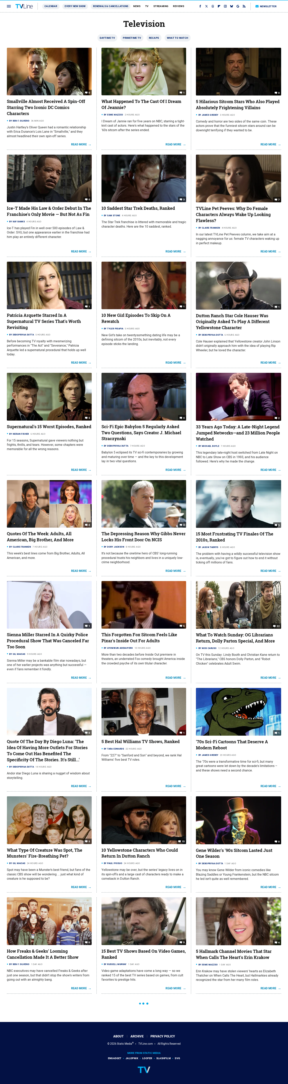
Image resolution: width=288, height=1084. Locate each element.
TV (147, 6)
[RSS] (244, 6)
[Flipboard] (219, 6)
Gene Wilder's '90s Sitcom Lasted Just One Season (234, 853)
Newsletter (268, 6)
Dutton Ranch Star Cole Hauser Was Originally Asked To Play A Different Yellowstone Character (233, 322)
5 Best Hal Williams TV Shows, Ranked (140, 741)
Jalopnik (132, 1058)
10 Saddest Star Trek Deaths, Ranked (138, 208)
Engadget (114, 1058)
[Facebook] (200, 6)
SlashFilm (163, 1058)
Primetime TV (132, 38)
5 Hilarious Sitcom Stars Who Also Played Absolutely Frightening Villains (238, 105)
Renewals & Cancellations (110, 6)
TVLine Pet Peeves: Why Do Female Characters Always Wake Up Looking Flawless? (233, 214)
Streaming (160, 6)
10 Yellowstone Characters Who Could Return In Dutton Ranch (139, 853)
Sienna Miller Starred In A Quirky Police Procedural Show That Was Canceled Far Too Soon (48, 641)
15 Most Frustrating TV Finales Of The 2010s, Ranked (234, 537)
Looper (147, 1058)
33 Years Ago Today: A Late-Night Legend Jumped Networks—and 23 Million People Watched (238, 433)
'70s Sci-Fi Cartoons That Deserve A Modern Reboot (232, 745)
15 (183, 841)
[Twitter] (206, 6)
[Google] (238, 6)
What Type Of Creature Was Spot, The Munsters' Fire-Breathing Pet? (44, 853)
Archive (137, 1036)
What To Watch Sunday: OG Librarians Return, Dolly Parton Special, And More (235, 638)
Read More (79, 144)
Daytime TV (107, 38)
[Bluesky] (231, 6)
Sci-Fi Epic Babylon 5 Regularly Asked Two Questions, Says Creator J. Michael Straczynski (141, 433)
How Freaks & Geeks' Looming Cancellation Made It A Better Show (43, 954)
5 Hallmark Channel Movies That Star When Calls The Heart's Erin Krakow (234, 954)
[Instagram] (225, 6)
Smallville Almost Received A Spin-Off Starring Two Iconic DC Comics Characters (46, 107)
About (118, 1036)
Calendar (50, 6)
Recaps (154, 38)
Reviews (178, 6)
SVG (177, 1058)
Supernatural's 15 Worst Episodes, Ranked (49, 427)
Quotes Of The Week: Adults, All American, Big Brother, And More (40, 537)
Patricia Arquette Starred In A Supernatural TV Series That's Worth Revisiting (44, 321)
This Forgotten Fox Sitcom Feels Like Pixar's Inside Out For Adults (139, 638)
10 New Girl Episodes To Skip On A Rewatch (136, 318)
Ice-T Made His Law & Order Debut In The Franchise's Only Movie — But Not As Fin (49, 211)
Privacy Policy (162, 1036)
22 (278, 626)
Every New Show (75, 6)
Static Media (124, 1044)
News (136, 6)
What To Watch (177, 38)
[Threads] (213, 6)
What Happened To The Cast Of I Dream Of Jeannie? (141, 104)
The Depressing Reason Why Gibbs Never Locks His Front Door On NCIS (143, 537)
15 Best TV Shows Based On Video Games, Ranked (143, 954)
